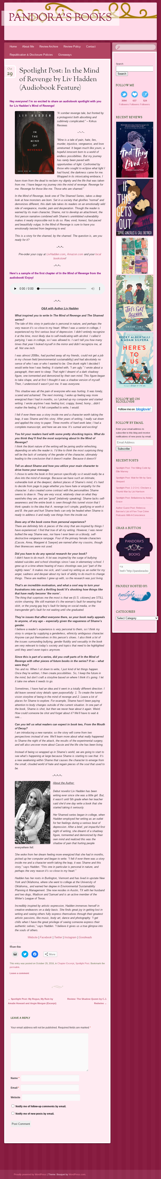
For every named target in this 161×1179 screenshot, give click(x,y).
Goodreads (85, 937)
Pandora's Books (60, 18)
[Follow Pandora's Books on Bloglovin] (134, 411)
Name (15, 1078)
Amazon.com (75, 254)
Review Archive (48, 46)
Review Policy (72, 46)
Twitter (58, 937)
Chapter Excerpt (65, 963)
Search (119, 64)
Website (33, 937)
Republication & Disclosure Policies (31, 54)
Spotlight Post (82, 963)
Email (15, 1087)
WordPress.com (77, 1174)
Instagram (70, 937)
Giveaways (65, 54)
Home (13, 46)
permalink (14, 967)
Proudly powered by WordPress (30, 1174)
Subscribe (124, 448)
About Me (28, 46)
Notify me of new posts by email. (35, 1113)
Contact (91, 46)
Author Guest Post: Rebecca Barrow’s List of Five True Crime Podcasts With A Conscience (132, 512)
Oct (10, 70)
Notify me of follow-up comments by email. (41, 1106)
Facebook (46, 937)
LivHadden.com (56, 254)
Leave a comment (19, 973)
